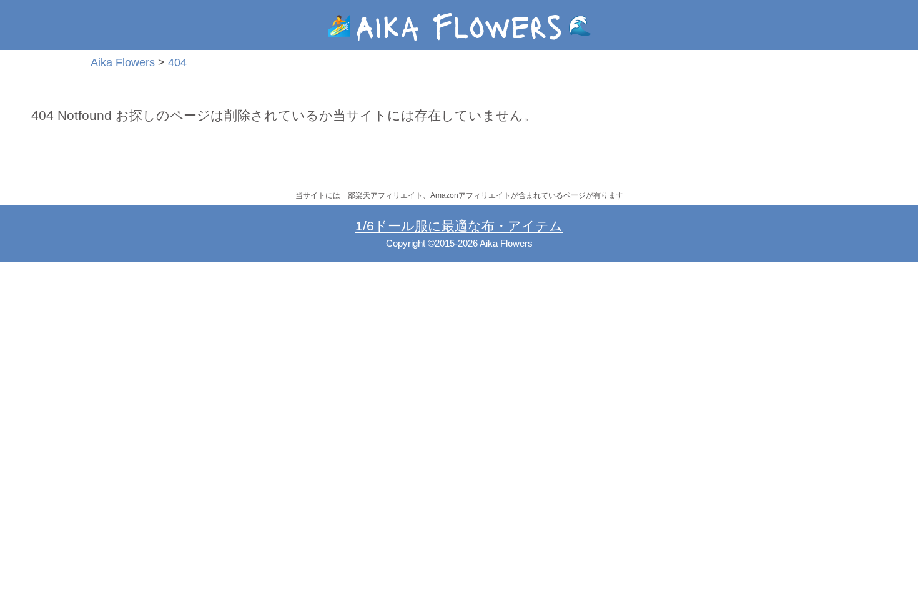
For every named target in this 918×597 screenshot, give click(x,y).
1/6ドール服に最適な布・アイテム (459, 226)
